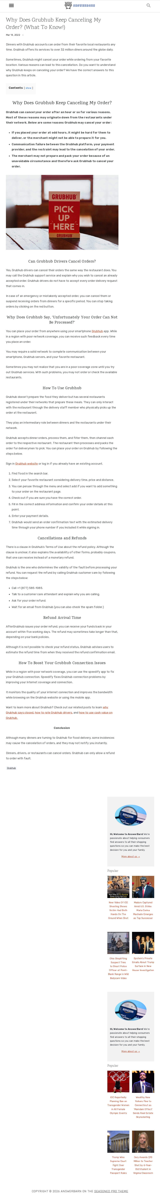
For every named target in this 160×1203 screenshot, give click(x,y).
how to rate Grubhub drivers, (54, 712)
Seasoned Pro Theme (111, 1191)
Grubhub (97, 331)
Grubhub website (26, 463)
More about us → (130, 856)
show (28, 88)
